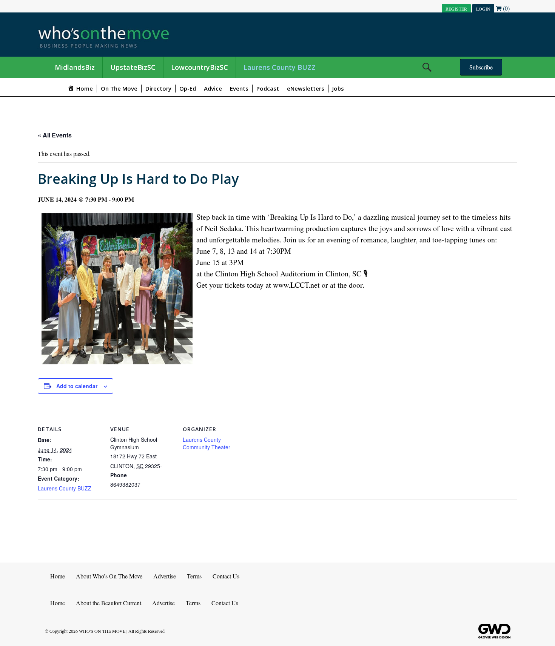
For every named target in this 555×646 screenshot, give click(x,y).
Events (239, 88)
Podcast (267, 88)
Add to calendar (76, 386)
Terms (194, 576)
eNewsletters (305, 88)
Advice (213, 88)
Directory (158, 88)
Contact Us (226, 576)
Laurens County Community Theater (206, 443)
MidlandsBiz (75, 67)
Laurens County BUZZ (280, 67)
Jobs (338, 88)
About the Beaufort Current (108, 603)
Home (57, 576)
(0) (505, 8)
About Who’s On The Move (109, 576)
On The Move (119, 88)
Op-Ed (187, 88)
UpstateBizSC (133, 67)
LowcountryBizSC (199, 67)
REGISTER (456, 9)
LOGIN (483, 9)
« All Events (55, 135)
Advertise (164, 576)
